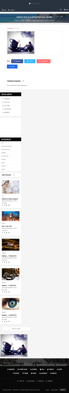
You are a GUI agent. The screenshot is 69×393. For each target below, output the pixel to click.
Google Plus (45, 61)
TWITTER (6, 102)
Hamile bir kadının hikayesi (10, 199)
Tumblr (13, 66)
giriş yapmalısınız (23, 85)
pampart (38, 390)
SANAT (3, 162)
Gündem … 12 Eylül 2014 (9, 315)
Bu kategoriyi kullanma (6, 146)
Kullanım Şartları (54, 389)
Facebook (18, 61)
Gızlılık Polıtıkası (47, 390)
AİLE (2, 143)
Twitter (31, 61)
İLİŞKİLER (3, 159)
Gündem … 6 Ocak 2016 (25, 20)
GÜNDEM (3, 152)
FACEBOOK (7, 99)
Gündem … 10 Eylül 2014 (9, 256)
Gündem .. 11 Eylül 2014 (9, 285)
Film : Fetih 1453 (7, 226)
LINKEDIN (6, 112)
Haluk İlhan (10, 28)
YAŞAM (3, 169)
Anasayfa (17, 20)
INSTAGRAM (7, 109)
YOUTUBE (7, 105)
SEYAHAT (3, 166)
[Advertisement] (10, 127)
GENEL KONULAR (5, 149)
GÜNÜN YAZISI (4, 156)
